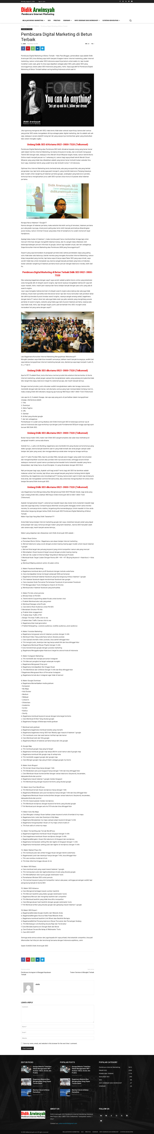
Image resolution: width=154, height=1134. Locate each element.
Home (23, 26)
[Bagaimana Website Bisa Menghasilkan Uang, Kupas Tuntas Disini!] (26, 1081)
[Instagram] (123, 1)
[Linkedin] (38, 48)
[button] (130, 20)
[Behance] (101, 1116)
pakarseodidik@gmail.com (68, 1123)
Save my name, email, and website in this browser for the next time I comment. (50, 1043)
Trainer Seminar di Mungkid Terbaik (82, 972)
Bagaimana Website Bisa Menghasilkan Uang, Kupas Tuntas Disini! (42, 1081)
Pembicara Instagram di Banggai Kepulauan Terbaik (36, 973)
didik (24, 43)
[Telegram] (42, 48)
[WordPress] (127, 1116)
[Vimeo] (129, 1)
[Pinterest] (28, 48)
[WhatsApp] (33, 48)
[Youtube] (132, 1)
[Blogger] (106, 1116)
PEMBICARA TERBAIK (33, 26)
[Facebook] (120, 1)
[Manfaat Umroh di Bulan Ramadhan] (26, 1092)
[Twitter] (126, 1)
